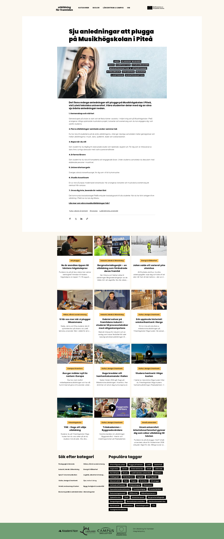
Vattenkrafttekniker (117, 485)
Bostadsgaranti (142, 505)
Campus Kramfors (75, 368)
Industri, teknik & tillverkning (112, 260)
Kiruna (125, 473)
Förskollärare (128, 477)
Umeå (149, 469)
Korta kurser (115, 505)
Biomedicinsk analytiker (136, 501)
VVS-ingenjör (152, 477)
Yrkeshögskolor (74, 422)
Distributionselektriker (157, 501)
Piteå (126, 497)
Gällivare (157, 473)
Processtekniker (155, 489)
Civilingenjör (114, 477)
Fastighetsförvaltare (118, 510)
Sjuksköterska (115, 497)
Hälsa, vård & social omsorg (75, 314)
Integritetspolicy (139, 531)
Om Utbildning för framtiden (143, 529)
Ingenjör (140, 477)
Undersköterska (137, 469)
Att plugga (94, 211)
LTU (153, 505)
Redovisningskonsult (118, 493)
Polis (126, 481)
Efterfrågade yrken (117, 465)
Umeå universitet (149, 422)
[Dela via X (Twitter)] (76, 219)
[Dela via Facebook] (70, 219)
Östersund (148, 485)
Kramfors (143, 481)
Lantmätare (128, 505)
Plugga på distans (136, 465)
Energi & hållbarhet (149, 260)
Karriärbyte (114, 473)
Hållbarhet (133, 493)
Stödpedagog (134, 485)
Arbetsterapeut (138, 497)
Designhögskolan (116, 501)
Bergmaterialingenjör (156, 497)
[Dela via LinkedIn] (81, 219)
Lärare (124, 469)
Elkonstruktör (115, 481)
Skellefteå (158, 465)
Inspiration (114, 469)
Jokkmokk (158, 469)
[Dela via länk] (87, 219)
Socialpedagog (139, 489)
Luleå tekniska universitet (108, 211)
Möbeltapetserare (148, 493)
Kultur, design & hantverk (78, 211)
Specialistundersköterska (120, 489)
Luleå (148, 465)
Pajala (133, 481)
